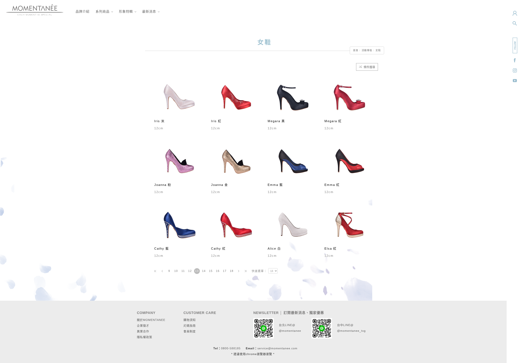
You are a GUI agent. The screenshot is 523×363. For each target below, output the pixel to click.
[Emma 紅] (349, 161)
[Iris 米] (179, 97)
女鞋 (378, 50)
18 (232, 271)
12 (190, 271)
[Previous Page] (162, 271)
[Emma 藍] (293, 161)
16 (218, 271)
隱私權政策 (144, 337)
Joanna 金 (219, 185)
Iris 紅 (216, 121)
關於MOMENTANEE (151, 320)
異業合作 (143, 331)
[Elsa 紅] (349, 224)
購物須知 (189, 320)
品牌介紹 (82, 11)
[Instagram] (515, 70)
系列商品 (103, 11)
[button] (515, 23)
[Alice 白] (293, 224)
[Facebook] (515, 60)
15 (211, 271)
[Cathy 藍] (179, 224)
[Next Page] (238, 271)
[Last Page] (245, 271)
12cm (158, 128)
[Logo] (34, 9)
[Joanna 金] (236, 161)
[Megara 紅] (349, 97)
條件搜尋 (369, 67)
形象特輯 (126, 11)
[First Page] (155, 271)
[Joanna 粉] (179, 161)
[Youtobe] (515, 81)
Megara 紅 (333, 121)
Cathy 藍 (161, 248)
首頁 (355, 50)
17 (225, 271)
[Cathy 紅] (236, 224)
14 (204, 271)
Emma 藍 (275, 185)
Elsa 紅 (330, 248)
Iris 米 (159, 121)
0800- (225, 348)
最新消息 (149, 11)
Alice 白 (274, 248)
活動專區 (367, 50)
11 (183, 271)
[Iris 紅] (236, 97)
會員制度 (189, 331)
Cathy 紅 (218, 248)
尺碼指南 (189, 325)
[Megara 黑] (293, 97)
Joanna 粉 (162, 185)
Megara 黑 (276, 121)
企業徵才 (143, 325)
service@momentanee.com (277, 348)
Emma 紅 (332, 185)
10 (176, 271)
